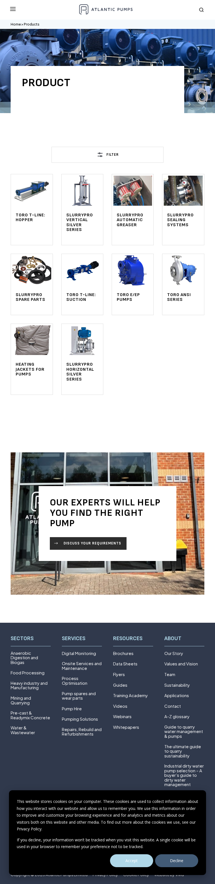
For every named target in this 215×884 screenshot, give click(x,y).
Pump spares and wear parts (79, 695)
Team (169, 674)
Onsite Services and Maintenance (82, 665)
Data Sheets (125, 663)
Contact (172, 706)
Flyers (119, 674)
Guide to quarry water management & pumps (183, 732)
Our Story (173, 653)
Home (16, 24)
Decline (176, 860)
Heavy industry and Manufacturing (29, 685)
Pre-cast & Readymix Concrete (30, 715)
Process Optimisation (74, 680)
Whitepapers (126, 727)
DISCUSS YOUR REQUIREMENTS (92, 543)
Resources (127, 638)
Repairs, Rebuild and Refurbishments (82, 731)
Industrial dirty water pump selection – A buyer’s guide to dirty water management (184, 775)
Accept (131, 860)
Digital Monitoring (79, 653)
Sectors (22, 638)
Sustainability (177, 685)
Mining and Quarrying (21, 700)
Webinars (122, 716)
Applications (176, 695)
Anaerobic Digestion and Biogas (24, 658)
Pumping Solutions (80, 719)
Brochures (123, 653)
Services (73, 638)
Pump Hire (72, 708)
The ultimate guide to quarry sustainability (182, 751)
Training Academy (130, 695)
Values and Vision (181, 663)
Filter (112, 154)
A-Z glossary (177, 716)
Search (201, 10)
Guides (120, 685)
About (172, 638)
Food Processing (28, 672)
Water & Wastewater (23, 730)
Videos (120, 706)
